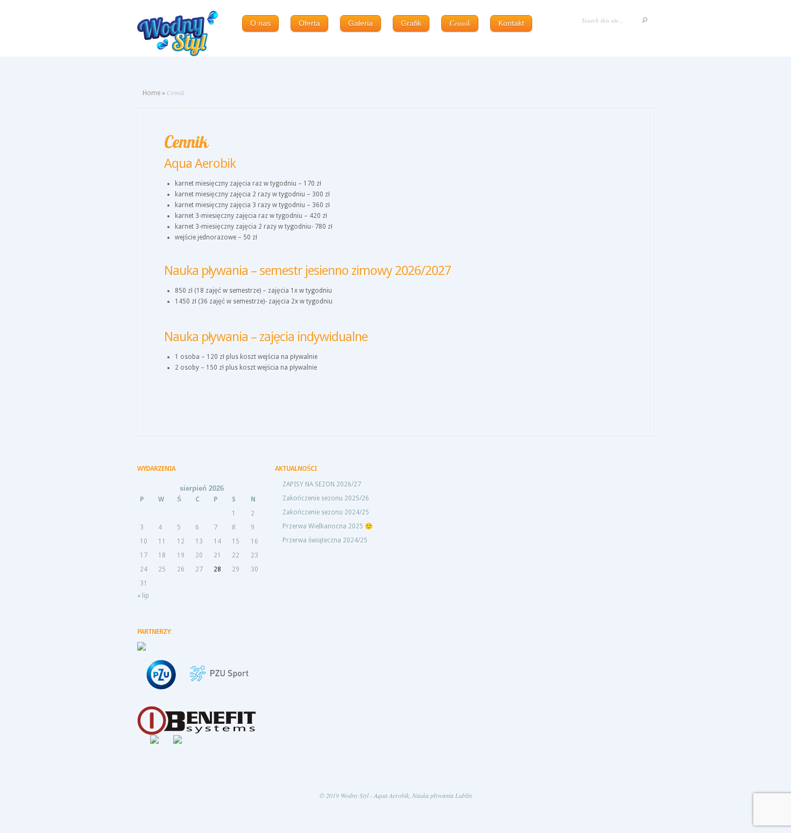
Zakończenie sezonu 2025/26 (325, 498)
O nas (260, 23)
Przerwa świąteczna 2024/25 (325, 540)
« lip (143, 595)
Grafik (411, 23)
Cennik (459, 23)
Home (151, 93)
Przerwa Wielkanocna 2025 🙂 (327, 526)
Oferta (309, 23)
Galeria (360, 23)
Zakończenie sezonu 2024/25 (325, 512)
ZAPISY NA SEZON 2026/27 (321, 484)
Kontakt (511, 23)
